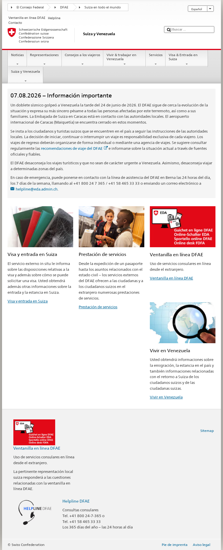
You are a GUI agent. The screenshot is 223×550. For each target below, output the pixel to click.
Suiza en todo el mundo (102, 7)
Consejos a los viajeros (82, 55)
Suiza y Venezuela (25, 71)
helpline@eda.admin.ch (36, 189)
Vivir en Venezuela (166, 397)
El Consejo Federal (30, 7)
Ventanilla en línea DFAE (171, 278)
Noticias (17, 55)
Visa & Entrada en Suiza (183, 57)
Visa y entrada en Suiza (28, 301)
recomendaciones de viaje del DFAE (71, 148)
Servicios (156, 55)
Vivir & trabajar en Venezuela (121, 57)
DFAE (64, 7)
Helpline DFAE (76, 501)
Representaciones (44, 55)
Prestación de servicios (98, 307)
